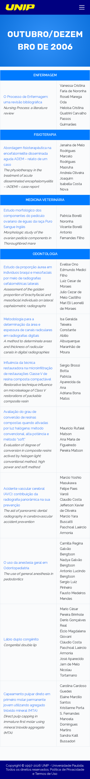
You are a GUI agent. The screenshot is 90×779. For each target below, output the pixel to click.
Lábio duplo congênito (21, 639)
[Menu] (82, 7)
